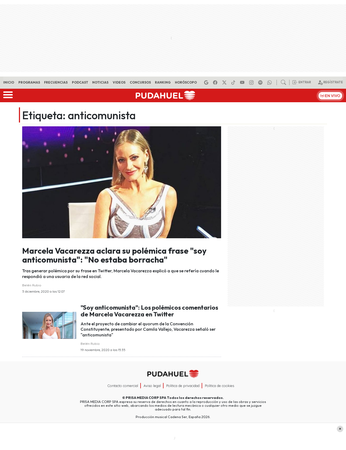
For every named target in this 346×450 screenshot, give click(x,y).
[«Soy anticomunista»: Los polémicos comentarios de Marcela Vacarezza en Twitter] (49, 324)
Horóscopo (186, 82)
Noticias (100, 82)
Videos (119, 82)
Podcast (80, 82)
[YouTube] (243, 82)
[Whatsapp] (270, 82)
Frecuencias (56, 82)
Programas (29, 82)
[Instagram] (252, 82)
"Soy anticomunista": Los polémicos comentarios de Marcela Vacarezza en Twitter (149, 311)
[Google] (207, 82)
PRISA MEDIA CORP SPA (146, 397)
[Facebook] (216, 82)
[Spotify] (261, 82)
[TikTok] (234, 82)
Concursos (140, 82)
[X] (225, 82)
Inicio (8, 82)
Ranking (163, 82)
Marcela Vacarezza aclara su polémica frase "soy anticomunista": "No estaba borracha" (114, 255)
